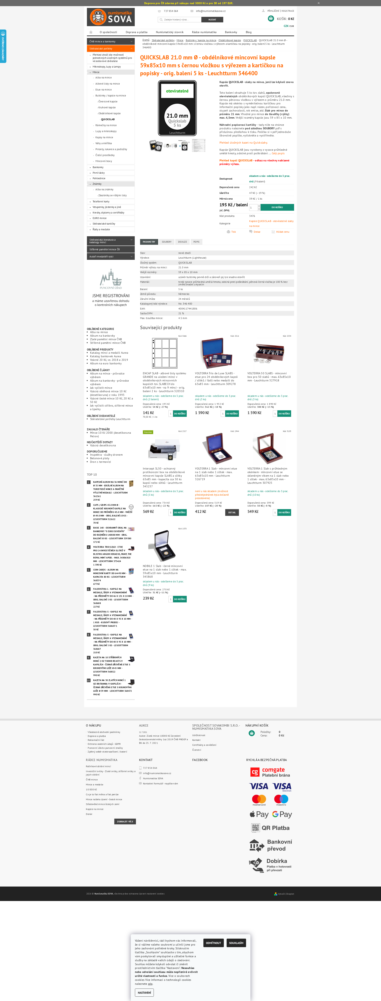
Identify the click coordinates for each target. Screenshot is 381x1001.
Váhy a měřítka (103, 143)
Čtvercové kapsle (108, 101)
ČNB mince (92, 779)
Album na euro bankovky (106, 363)
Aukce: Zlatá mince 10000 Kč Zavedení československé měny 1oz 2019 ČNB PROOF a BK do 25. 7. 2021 (163, 739)
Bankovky (231, 32)
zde (150, 984)
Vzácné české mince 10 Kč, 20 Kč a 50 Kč (111, 400)
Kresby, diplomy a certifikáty (108, 212)
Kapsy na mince (104, 137)
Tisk (233, 231)
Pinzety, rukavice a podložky (111, 149)
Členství (196, 749)
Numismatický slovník (170, 32)
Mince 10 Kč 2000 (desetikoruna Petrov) (110, 434)
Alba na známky (104, 189)
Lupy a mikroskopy (105, 131)
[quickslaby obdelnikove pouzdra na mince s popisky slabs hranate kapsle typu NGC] (184, 146)
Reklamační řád (96, 739)
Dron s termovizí (100, 462)
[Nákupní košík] (252, 733)
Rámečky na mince (106, 125)
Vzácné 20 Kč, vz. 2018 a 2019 (109, 360)
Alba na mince (103, 77)
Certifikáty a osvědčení (204, 744)
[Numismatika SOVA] (111, 17)
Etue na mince (103, 89)
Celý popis (278, 153)
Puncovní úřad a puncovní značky (105, 747)
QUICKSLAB (108, 119)
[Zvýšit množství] (259, 206)
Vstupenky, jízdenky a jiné (107, 207)
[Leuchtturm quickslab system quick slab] (170, 146)
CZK (286, 26)
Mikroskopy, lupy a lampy (107, 66)
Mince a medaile (94, 784)
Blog (249, 32)
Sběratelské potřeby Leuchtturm (110, 419)
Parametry (149, 241)
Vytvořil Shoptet (286, 893)
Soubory (167, 241)
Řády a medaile (101, 229)
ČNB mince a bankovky (102, 41)
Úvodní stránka (91, 32)
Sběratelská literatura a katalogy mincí (102, 241)
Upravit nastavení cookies (152, 893)
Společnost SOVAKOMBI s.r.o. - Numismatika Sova (216, 727)
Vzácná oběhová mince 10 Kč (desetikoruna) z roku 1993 (108, 393)
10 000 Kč (91, 789)
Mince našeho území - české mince (104, 799)
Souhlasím (236, 943)
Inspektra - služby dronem (106, 454)
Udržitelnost (198, 735)
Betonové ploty (100, 458)
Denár (89, 813)
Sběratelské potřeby (100, 48)
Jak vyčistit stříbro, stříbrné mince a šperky (111, 407)
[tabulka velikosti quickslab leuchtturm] (198, 146)
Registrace (288, 11)
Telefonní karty (101, 201)
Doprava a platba (137, 32)
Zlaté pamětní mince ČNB (106, 339)
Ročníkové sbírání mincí (98, 766)
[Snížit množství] (259, 209)
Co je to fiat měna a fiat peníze (102, 794)
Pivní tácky (99, 172)
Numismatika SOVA (153, 778)
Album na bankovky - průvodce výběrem (109, 382)
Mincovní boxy (103, 161)
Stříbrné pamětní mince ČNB (108, 343)
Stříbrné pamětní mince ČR (104, 249)
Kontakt (196, 739)
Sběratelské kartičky (104, 223)
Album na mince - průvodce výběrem (107, 375)
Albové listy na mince (107, 83)
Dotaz (257, 231)
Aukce (143, 725)
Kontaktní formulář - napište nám (160, 783)
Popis (196, 241)
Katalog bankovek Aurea (105, 356)
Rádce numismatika (204, 32)
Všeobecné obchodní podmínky (104, 732)
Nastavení (144, 992)
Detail (232, 512)
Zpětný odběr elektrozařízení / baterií (107, 751)
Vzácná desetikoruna (103, 445)
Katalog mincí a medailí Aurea (109, 352)
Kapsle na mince (94, 809)
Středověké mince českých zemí (102, 804)
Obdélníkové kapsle (109, 113)
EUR (292, 26)
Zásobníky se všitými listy (112, 195)
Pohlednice (99, 178)
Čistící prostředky (104, 155)
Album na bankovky (102, 335)
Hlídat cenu (282, 231)
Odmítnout (213, 943)
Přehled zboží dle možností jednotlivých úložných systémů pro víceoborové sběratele (112, 57)
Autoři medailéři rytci (101, 256)
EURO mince (100, 218)
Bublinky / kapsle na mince (110, 95)
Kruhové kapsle (107, 107)
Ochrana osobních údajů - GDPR (104, 743)
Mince (96, 72)
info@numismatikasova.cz (157, 773)
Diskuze (182, 241)
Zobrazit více (125, 821)
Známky (97, 183)
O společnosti (108, 32)
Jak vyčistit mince (101, 388)
